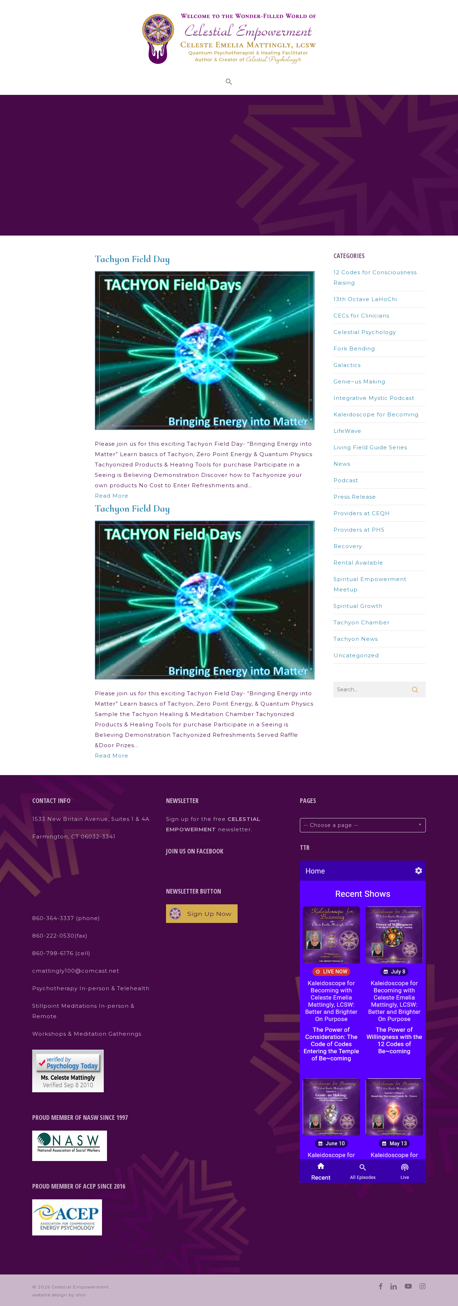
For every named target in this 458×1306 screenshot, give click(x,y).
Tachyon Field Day (132, 259)
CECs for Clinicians (361, 315)
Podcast (345, 480)
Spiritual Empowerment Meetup (369, 584)
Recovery (347, 546)
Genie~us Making (359, 381)
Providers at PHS (359, 529)
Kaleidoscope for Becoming (376, 414)
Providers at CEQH (361, 513)
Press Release (354, 496)
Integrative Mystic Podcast (373, 398)
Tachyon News (355, 638)
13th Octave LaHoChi (365, 299)
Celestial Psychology (364, 332)
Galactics (347, 365)
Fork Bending (354, 348)
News (341, 463)
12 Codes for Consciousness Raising (375, 277)
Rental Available (358, 562)
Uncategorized (356, 655)
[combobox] (363, 825)
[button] (229, 83)
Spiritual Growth (358, 606)
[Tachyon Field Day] (205, 433)
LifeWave (347, 430)
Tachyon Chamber (361, 622)
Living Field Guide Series (370, 447)
